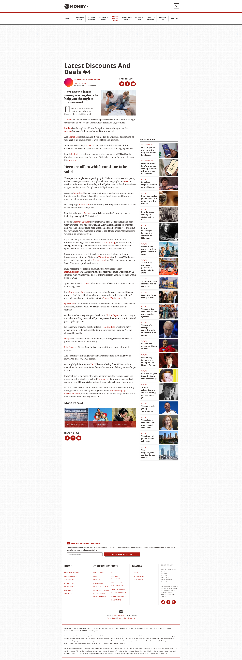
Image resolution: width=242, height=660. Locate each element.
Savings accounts (100, 587)
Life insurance (99, 583)
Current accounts (101, 590)
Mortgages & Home (103, 18)
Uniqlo (67, 338)
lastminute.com (71, 272)
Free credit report (118, 593)
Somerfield (78, 193)
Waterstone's (104, 257)
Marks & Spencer (82, 222)
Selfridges (76, 154)
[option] (84, 418)
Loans (95, 576)
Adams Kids (84, 204)
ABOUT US (68, 594)
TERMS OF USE (69, 580)
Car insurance (117, 582)
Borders (68, 128)
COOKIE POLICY (69, 587)
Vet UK (93, 364)
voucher (68, 131)
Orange (72, 292)
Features (174, 18)
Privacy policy (122, 618)
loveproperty (137, 580)
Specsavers (69, 304)
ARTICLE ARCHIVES (70, 576)
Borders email (99, 260)
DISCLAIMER (68, 590)
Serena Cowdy (80, 83)
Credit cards (98, 573)
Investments (116, 600)
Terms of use (111, 618)
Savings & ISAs (162, 18)
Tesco (125, 181)
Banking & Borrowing (91, 18)
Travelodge (102, 379)
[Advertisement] (121, 42)
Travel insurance (118, 589)
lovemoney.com (118, 615)
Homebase (74, 137)
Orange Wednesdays (113, 298)
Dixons (86, 283)
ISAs (112, 573)
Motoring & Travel (139, 18)
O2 (82, 292)
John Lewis (69, 347)
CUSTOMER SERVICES (71, 573)
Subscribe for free (122, 554)
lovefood (136, 573)
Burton (87, 213)
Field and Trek (108, 327)
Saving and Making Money (87, 79)
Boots (69, 120)
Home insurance (117, 586)
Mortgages (97, 580)
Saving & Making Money (115, 18)
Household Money (80, 18)
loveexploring (138, 576)
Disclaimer (131, 618)
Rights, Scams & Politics (127, 18)
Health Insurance (118, 596)
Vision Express (113, 315)
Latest (67, 18)
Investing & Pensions (150, 18)
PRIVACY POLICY (70, 583)
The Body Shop (108, 242)
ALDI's (88, 145)
